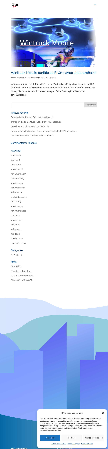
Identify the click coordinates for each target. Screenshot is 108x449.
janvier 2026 (17, 169)
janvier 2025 (17, 183)
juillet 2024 (16, 192)
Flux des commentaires (22, 275)
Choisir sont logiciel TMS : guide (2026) (30, 126)
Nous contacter (87, 444)
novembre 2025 (18, 174)
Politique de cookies (58, 444)
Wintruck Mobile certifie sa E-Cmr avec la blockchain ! (53, 73)
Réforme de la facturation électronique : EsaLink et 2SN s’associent (44, 131)
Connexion (16, 266)
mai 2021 (15, 224)
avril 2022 (16, 215)
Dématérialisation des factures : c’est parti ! (32, 117)
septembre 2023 (19, 197)
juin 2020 (15, 234)
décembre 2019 (18, 243)
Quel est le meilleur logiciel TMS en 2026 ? (32, 135)
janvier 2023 (17, 206)
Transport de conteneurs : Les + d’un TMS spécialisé (36, 122)
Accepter (50, 438)
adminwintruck (20, 78)
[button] (102, 413)
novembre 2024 (18, 187)
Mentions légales (74, 444)
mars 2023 (16, 201)
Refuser (71, 438)
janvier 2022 (17, 220)
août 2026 (16, 155)
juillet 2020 (16, 229)
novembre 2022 (18, 211)
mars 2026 (16, 164)
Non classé (51, 78)
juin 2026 (15, 160)
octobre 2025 (17, 178)
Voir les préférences (93, 438)
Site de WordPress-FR (22, 280)
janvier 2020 (17, 238)
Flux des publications (21, 271)
